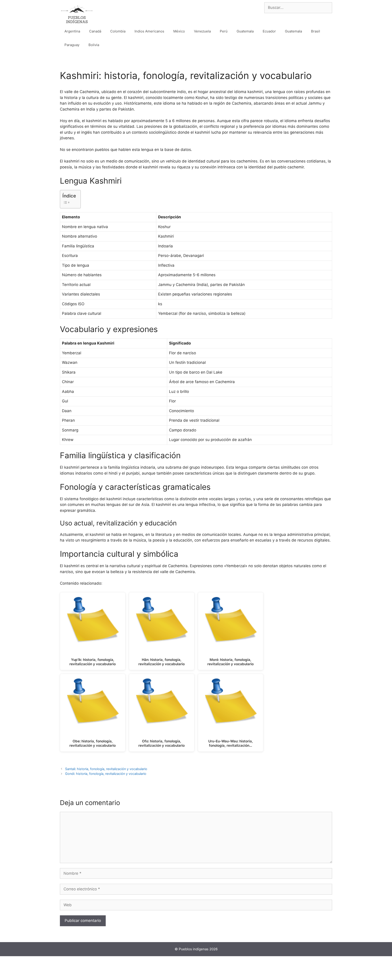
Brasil (315, 31)
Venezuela (202, 31)
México (179, 31)
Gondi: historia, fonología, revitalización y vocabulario (105, 774)
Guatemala (245, 31)
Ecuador (269, 31)
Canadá (95, 31)
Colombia (117, 31)
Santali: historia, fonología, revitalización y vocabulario (106, 769)
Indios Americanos (149, 31)
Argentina (72, 31)
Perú (224, 31)
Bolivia (93, 45)
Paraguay (71, 45)
